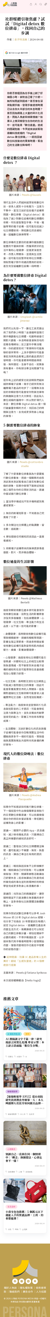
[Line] (35, 1281)
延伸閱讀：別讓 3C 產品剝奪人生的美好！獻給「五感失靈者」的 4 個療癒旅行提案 (24, 961)
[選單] (45, 4)
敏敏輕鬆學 (13, 1091)
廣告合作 (28, 1291)
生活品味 (11, 1206)
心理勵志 (11, 1149)
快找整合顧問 (25, 1301)
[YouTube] (28, 1281)
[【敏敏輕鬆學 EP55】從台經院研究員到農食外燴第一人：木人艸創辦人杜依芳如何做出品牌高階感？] (25, 1065)
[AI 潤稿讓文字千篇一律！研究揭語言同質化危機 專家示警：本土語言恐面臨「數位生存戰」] (25, 1008)
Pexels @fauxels (31, 194)
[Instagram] (21, 1281)
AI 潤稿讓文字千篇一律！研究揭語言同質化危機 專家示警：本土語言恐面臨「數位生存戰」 (25, 1042)
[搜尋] (41, 4)
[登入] (36, 4)
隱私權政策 (26, 1287)
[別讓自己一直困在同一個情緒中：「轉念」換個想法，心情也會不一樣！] (25, 1123)
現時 (27, 1034)
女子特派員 (20, 39)
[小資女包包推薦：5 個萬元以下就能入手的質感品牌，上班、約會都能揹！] (25, 1180)
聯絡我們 (14, 1291)
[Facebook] (15, 1281)
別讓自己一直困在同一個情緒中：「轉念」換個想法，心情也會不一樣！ (24, 1157)
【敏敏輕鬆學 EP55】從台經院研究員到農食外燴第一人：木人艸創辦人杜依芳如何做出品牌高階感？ (24, 1101)
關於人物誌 (10, 1287)
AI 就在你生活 (14, 1034)
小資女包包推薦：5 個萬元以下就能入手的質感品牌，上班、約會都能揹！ (24, 1215)
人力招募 (41, 1291)
